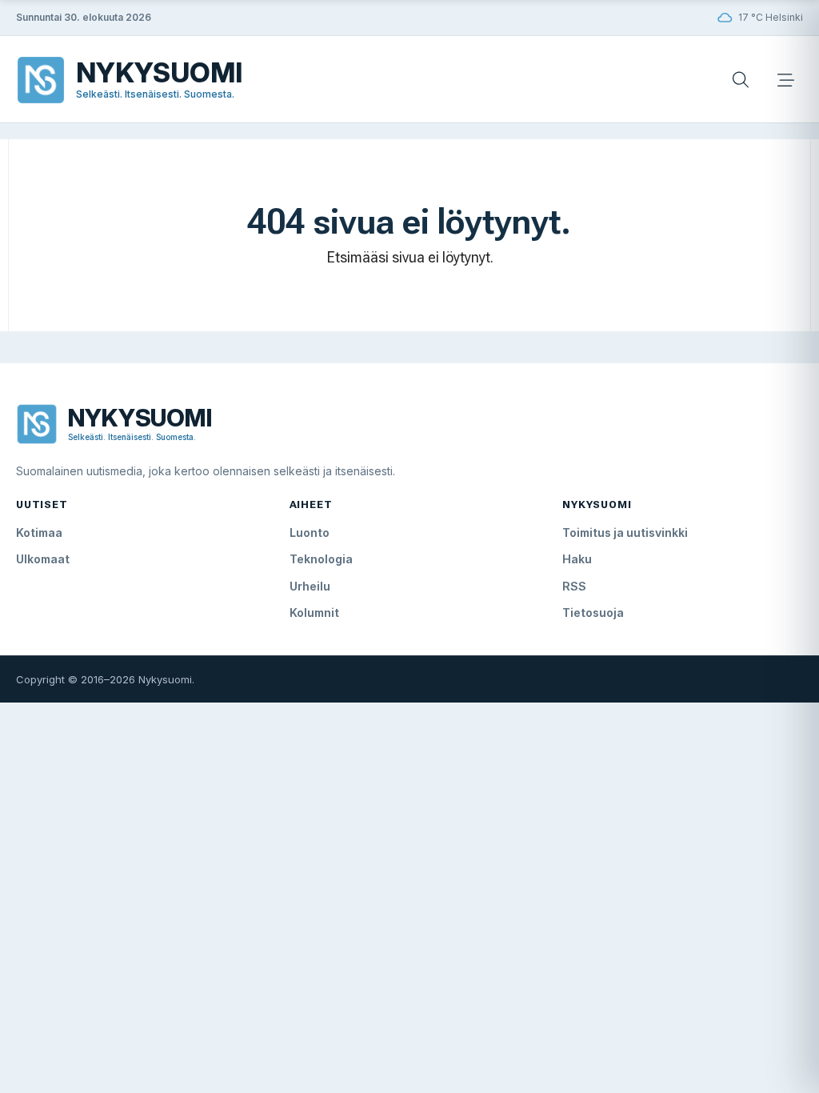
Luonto (310, 532)
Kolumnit (314, 612)
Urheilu (310, 586)
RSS (574, 586)
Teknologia (321, 559)
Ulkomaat (43, 559)
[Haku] (740, 80)
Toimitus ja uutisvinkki (625, 532)
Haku (577, 559)
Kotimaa (39, 532)
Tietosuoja (593, 612)
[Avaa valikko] (785, 80)
